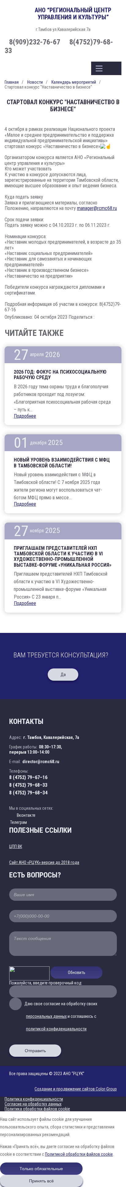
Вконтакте (26, 815)
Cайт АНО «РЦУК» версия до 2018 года (44, 862)
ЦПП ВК (15, 846)
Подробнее (25, 416)
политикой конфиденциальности (56, 1028)
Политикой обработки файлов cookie (79, 1154)
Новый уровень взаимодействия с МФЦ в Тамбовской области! (62, 462)
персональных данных (46, 1016)
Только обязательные (41, 1168)
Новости (35, 82)
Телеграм (18, 822)
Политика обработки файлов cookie (37, 1108)
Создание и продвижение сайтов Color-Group (76, 1088)
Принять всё (41, 1180)
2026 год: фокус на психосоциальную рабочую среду (60, 374)
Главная (12, 82)
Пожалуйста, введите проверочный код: (45, 982)
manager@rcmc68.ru (97, 208)
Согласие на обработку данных (33, 1103)
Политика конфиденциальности (34, 1099)
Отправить (35, 1050)
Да (63, 674)
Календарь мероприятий (73, 82)
